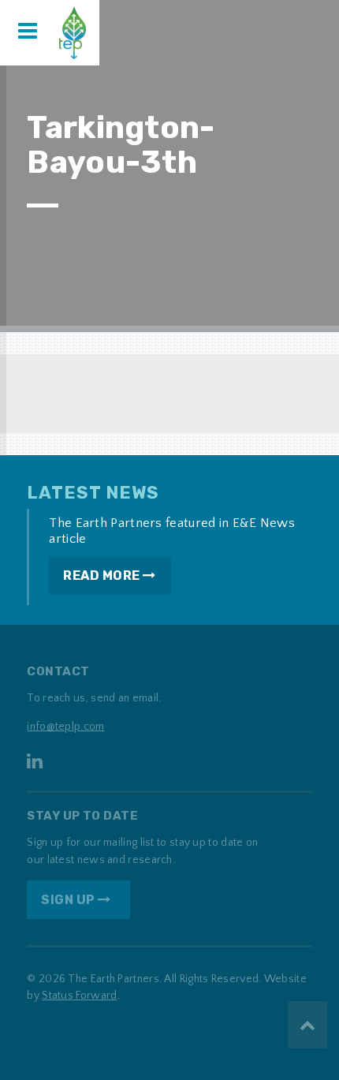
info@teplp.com (65, 726)
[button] (27, 32)
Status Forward (79, 995)
